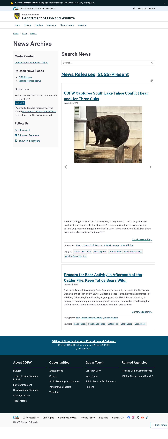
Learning (82, 25)
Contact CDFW (93, 370)
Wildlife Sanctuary (133, 251)
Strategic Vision (21, 395)
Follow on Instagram (28, 140)
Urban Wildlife (126, 245)
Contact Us (118, 417)
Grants (52, 376)
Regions (89, 387)
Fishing (27, 25)
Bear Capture (100, 251)
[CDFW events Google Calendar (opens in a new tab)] (134, 8)
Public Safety (112, 245)
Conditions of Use (67, 417)
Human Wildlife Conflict (93, 245)
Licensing (51, 25)
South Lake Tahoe (82, 251)
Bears (78, 245)
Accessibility (32, 417)
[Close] (164, 3)
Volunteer (54, 392)
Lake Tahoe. (79, 324)
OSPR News (25, 77)
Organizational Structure (26, 390)
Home (17, 25)
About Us (142, 8)
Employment (56, 370)
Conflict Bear (115, 251)
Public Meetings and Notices (64, 381)
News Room (91, 376)
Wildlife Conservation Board (138, 376)
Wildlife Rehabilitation (75, 256)
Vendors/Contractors (60, 387)
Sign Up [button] (20, 103)
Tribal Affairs (20, 401)
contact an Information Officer (39, 111)
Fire (78, 317)
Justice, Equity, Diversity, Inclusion (25, 378)
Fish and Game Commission (138, 370)
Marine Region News (30, 80)
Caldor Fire (113, 324)
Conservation (67, 25)
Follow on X (23, 130)
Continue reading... (142, 239)
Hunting (39, 25)
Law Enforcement (22, 385)
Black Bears (126, 324)
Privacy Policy (87, 417)
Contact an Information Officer (31, 62)
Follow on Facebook (28, 135)
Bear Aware (140, 324)
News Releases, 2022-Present (95, 74)
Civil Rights (48, 417)
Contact (151, 8)
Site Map (103, 417)
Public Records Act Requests (100, 381)
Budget (17, 370)
